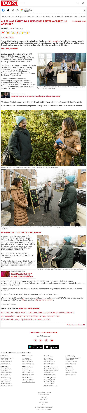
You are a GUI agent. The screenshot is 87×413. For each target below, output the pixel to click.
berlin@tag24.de (5, 364)
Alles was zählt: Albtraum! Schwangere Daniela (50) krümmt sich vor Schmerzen (22, 275)
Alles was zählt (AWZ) (28, 308)
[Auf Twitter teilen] (8, 10)
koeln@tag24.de (70, 374)
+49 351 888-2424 (49, 361)
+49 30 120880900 (6, 361)
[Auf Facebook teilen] (3, 10)
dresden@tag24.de (49, 364)
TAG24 (3, 17)
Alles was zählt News (41, 17)
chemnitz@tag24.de (28, 364)
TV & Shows (26, 17)
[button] (83, 3)
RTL (23, 300)
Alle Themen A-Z (43, 394)
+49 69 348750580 (49, 372)
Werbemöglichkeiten (43, 392)
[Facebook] (41, 340)
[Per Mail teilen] (13, 10)
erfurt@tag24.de (5, 374)
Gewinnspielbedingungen (43, 407)
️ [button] (3, 33)
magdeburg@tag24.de (50, 385)
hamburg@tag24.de (6, 385)
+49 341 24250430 (71, 361)
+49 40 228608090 (6, 383)
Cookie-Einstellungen (43, 409)
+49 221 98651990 (71, 372)
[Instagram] (46, 340)
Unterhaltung (13, 17)
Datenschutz (43, 402)
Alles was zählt (54, 41)
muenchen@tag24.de (28, 382)
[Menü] (22, 3)
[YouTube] (52, 340)
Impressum (43, 399)
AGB (43, 405)
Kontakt (43, 397)
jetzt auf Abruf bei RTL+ (44, 300)
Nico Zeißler (9, 37)
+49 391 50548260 (49, 383)
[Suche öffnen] (77, 3)
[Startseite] (9, 3)
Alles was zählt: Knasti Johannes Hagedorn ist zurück (26, 319)
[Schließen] (85, 10)
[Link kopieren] (17, 10)
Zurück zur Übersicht (77, 325)
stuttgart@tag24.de (28, 374)
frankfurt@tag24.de (49, 374)
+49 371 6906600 (27, 361)
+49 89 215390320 (27, 380)
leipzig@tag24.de (71, 364)
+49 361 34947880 (6, 372)
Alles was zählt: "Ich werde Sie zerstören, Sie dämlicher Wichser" (36, 96)
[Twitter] (35, 340)
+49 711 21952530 (27, 372)
